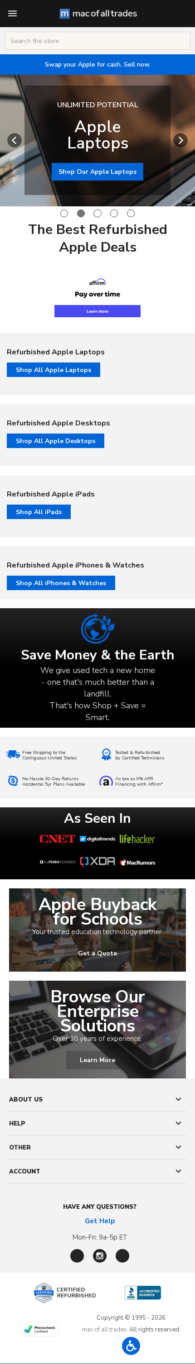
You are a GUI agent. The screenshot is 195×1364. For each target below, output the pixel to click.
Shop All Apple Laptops (53, 370)
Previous (14, 140)
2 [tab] (81, 213)
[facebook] (77, 1256)
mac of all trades (104, 1330)
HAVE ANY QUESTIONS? (99, 1207)
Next (180, 140)
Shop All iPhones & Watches (61, 583)
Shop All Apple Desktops (55, 441)
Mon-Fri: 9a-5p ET (100, 1237)
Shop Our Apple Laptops (97, 171)
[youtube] (122, 1256)
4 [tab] (114, 213)
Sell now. (98, 64)
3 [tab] (97, 213)
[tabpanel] (97, 140)
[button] (131, 1346)
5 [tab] (131, 213)
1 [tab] (64, 213)
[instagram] (100, 1256)
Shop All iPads (39, 512)
